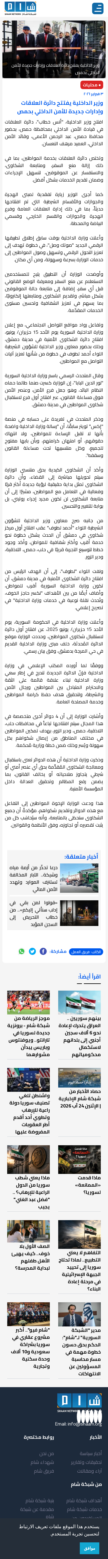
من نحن (46, 1453)
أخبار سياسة (91, 1453)
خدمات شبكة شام (84, 1509)
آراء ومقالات (89, 1470)
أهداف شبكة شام (84, 1500)
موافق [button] (89, 1548)
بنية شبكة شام (40, 1500)
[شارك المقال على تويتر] (32, 951)
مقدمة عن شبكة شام (37, 1513)
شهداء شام (42, 1462)
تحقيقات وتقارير (86, 1462)
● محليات (92, 85)
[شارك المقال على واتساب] (21, 951)
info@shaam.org (85, 1423)
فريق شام (44, 1470)
